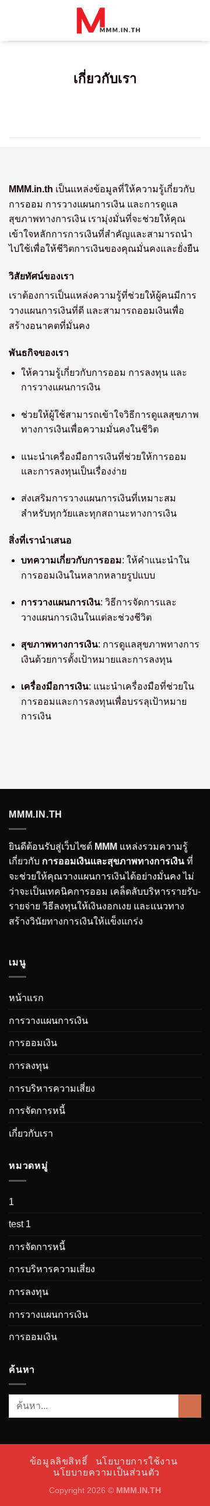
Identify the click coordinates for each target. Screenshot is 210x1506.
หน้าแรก (26, 998)
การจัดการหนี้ (37, 1111)
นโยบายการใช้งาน (137, 1461)
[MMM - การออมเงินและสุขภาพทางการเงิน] (105, 20)
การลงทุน (28, 1066)
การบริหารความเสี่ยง (52, 1088)
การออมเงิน (33, 1043)
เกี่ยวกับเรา (31, 1133)
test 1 (20, 1224)
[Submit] (189, 1405)
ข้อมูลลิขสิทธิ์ (59, 1461)
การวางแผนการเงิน (48, 1021)
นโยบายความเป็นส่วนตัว (106, 1472)
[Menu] (16, 20)
